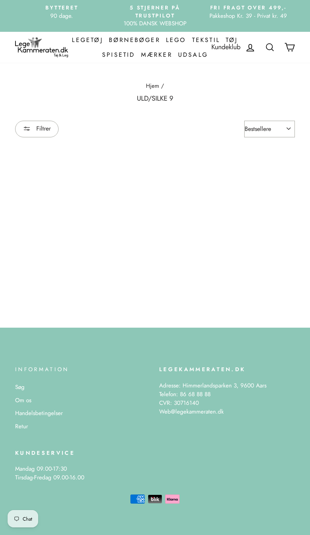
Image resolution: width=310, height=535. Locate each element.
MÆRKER (156, 54)
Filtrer (42, 128)
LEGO (176, 40)
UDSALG (193, 54)
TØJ (232, 40)
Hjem (152, 86)
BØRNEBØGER (134, 40)
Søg (20, 387)
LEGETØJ (87, 40)
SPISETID (118, 54)
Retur (21, 426)
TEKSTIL (206, 40)
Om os (23, 400)
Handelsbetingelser (39, 413)
